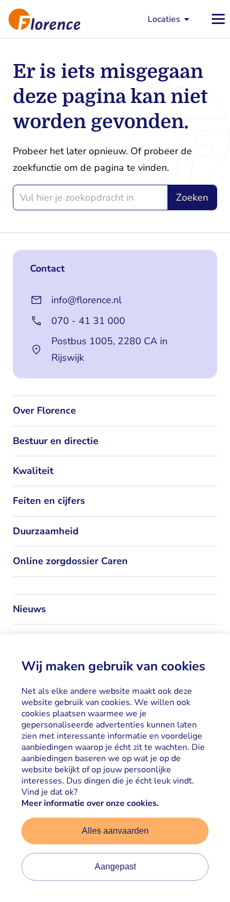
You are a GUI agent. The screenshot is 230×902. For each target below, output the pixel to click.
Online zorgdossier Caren (70, 561)
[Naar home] (40, 19)
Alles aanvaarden (115, 830)
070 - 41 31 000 (88, 320)
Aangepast (115, 866)
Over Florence (44, 410)
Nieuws (29, 609)
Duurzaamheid (46, 531)
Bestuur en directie (55, 440)
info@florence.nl (86, 300)
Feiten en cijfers (49, 500)
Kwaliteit (33, 470)
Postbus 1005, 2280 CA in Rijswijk (109, 349)
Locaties (164, 19)
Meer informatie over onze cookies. (90, 803)
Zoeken (192, 197)
